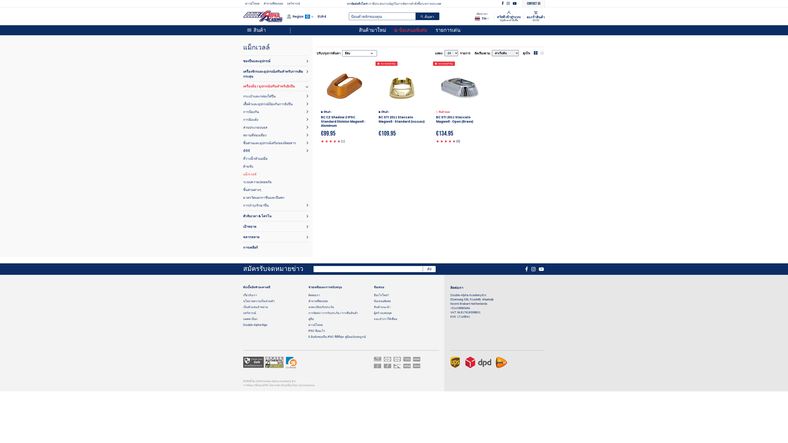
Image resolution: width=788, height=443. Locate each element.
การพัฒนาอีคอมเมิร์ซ (255, 385)
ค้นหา (429, 17)
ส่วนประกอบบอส (255, 127)
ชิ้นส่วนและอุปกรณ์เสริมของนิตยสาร (269, 143)
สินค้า (259, 30)
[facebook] (503, 3)
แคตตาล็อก (250, 319)
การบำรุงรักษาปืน (256, 205)
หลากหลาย (251, 237)
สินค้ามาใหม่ (372, 30)
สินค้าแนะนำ (382, 307)
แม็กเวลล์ (250, 174)
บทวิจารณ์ (293, 3)
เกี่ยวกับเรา (250, 295)
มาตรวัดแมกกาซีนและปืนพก (263, 197)
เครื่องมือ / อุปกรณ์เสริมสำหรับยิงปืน (269, 86)
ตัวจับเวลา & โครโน (257, 216)
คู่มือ (311, 319)
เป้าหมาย (249, 226)
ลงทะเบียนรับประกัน (321, 307)
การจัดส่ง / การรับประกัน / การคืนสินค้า (333, 313)
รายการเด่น (447, 30)
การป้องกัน (251, 112)
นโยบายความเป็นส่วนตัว (259, 301)
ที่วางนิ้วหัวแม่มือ (255, 158)
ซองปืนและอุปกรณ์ (256, 61)
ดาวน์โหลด (252, 3)
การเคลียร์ (250, 247)
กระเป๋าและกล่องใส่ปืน (259, 96)
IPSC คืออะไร (316, 331)
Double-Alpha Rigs (255, 325)
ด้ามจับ (248, 166)
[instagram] (509, 3)
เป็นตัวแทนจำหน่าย (255, 307)
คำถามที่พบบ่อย (273, 3)
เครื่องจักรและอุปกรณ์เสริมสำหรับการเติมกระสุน (273, 73)
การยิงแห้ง (250, 120)
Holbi (277, 385)
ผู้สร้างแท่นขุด (383, 313)
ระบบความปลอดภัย (257, 182)
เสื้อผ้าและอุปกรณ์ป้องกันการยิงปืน (268, 104)
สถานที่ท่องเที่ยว (255, 135)
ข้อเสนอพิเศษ (413, 30)
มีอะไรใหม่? (381, 295)
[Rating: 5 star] (330, 141)
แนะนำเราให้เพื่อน (385, 319)
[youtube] (515, 3)
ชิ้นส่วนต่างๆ (252, 190)
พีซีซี (246, 151)
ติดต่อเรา (314, 295)
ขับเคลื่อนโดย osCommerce (297, 385)
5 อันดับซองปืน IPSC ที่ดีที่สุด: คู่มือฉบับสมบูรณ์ (337, 337)
